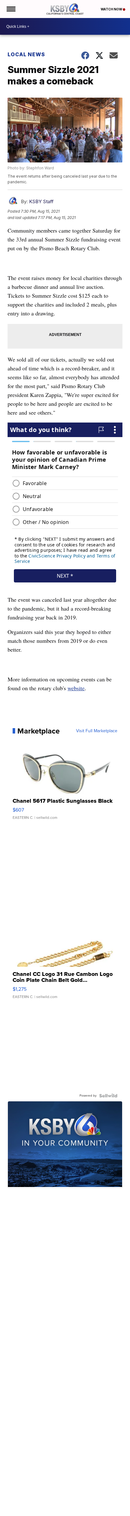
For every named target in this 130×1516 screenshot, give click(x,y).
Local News (26, 54)
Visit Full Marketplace (96, 731)
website (76, 688)
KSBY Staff (41, 201)
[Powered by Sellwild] (108, 1095)
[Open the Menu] (10, 9)
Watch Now (112, 9)
